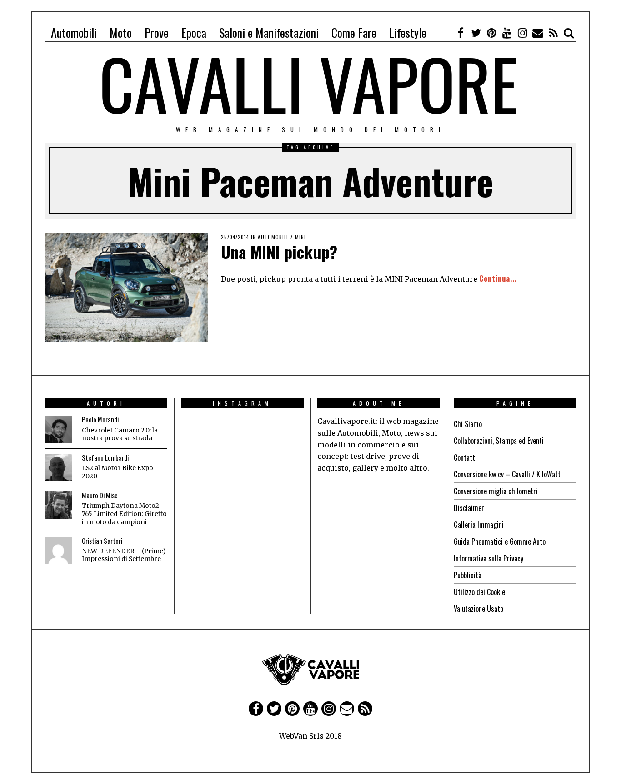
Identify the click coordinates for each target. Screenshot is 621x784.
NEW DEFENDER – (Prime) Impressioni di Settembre (123, 555)
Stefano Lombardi (105, 457)
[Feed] (553, 33)
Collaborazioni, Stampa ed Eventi (499, 440)
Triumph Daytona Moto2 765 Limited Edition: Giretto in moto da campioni (124, 514)
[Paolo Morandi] (58, 429)
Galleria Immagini (479, 524)
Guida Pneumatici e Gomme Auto (500, 541)
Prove (157, 32)
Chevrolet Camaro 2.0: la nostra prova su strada (120, 434)
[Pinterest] (491, 33)
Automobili (74, 32)
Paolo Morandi (100, 419)
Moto (121, 32)
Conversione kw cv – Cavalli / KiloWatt (507, 474)
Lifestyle (407, 32)
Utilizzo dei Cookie (479, 591)
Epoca (193, 32)
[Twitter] (476, 33)
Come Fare (353, 32)
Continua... (498, 278)
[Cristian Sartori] (58, 550)
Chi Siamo (468, 423)
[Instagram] (522, 33)
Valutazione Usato (478, 608)
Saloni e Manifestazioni (269, 32)
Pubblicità (467, 575)
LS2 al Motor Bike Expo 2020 (117, 472)
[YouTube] (507, 33)
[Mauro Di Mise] (58, 505)
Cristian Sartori (102, 541)
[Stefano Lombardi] (58, 467)
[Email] (538, 33)
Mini (300, 237)
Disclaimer (469, 507)
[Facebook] (460, 33)
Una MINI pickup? (279, 251)
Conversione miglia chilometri (496, 491)
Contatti (465, 457)
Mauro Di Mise (100, 495)
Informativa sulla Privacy (488, 558)
